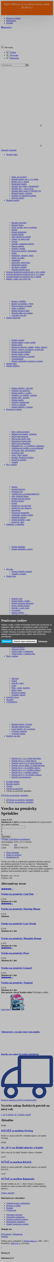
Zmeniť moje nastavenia (24, 641)
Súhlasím (7, 641)
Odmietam (42, 641)
